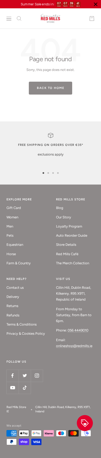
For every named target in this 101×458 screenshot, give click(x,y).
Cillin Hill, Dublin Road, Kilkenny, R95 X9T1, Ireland (62, 409)
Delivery (12, 297)
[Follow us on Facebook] (12, 376)
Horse (11, 254)
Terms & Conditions (21, 324)
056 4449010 (78, 330)
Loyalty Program (69, 226)
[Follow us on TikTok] (25, 388)
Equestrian (14, 245)
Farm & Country (18, 263)
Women (12, 217)
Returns (12, 306)
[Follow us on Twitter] (25, 376)
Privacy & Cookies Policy (25, 333)
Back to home (50, 88)
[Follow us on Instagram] (37, 376)
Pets (9, 235)
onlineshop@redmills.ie (74, 346)
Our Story (63, 217)
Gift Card (13, 208)
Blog (59, 208)
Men (9, 226)
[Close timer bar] (95, 4)
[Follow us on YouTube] (12, 388)
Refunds (12, 315)
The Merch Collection (72, 263)
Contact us (15, 288)
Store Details (66, 245)
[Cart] (92, 18)
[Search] (19, 18)
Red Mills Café (67, 254)
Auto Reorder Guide (71, 235)
